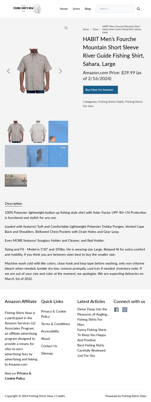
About (45, 339)
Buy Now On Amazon (99, 89)
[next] (60, 71)
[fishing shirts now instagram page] (125, 309)
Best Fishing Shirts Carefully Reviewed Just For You (91, 350)
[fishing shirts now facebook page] (116, 309)
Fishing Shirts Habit (111, 101)
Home (64, 8)
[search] (138, 9)
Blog (88, 8)
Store (76, 8)
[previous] (8, 71)
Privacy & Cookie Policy (53, 314)
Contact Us (49, 346)
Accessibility (50, 331)
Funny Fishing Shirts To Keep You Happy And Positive (91, 335)
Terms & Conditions (55, 324)
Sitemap (47, 353)
